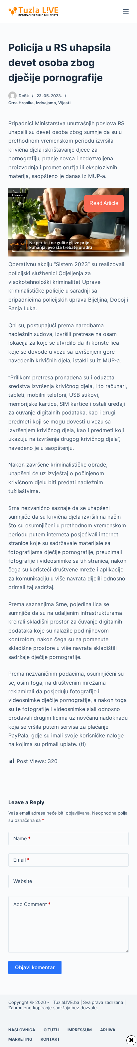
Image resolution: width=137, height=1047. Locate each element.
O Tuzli (51, 1029)
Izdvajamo (46, 102)
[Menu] (126, 12)
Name (22, 838)
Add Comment (32, 904)
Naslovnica (21, 1029)
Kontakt (50, 1039)
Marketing (20, 1039)
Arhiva (107, 1029)
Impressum (80, 1029)
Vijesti (64, 102)
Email (21, 860)
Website (22, 881)
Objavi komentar (35, 967)
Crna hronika (21, 102)
